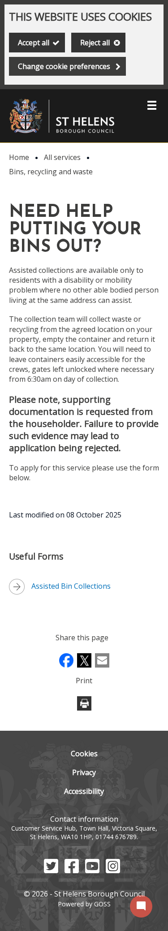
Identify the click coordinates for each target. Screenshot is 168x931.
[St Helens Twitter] (51, 870)
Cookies (84, 754)
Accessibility (84, 791)
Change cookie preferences (64, 66)
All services (62, 157)
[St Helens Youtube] (92, 870)
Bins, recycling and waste (51, 172)
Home (19, 157)
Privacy (84, 772)
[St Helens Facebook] (72, 870)
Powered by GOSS (84, 904)
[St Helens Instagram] (113, 870)
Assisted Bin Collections (71, 586)
